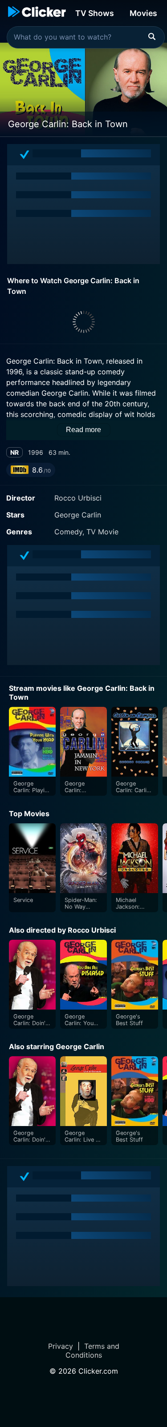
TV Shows (94, 13)
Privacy (60, 1346)
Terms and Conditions (92, 1350)
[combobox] (86, 37)
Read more (83, 429)
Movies (143, 13)
